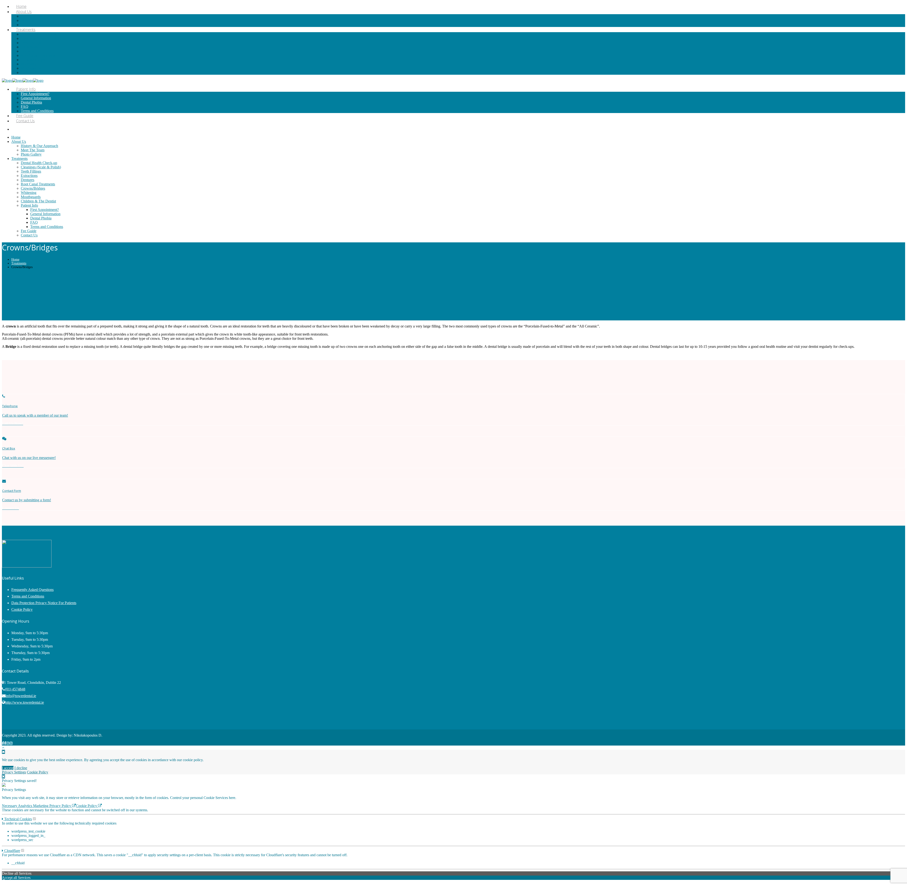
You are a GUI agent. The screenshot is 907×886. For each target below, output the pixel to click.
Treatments (18, 263)
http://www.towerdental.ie (24, 702)
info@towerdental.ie (21, 696)
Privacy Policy (60, 806)
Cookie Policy (22, 609)
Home (15, 259)
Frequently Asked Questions (32, 590)
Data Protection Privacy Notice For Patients (43, 603)
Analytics (25, 806)
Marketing (41, 806)
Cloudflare (11, 851)
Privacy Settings (14, 772)
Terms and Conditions (27, 596)
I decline (20, 768)
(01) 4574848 (15, 689)
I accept (7, 768)
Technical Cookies (17, 819)
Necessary (10, 806)
